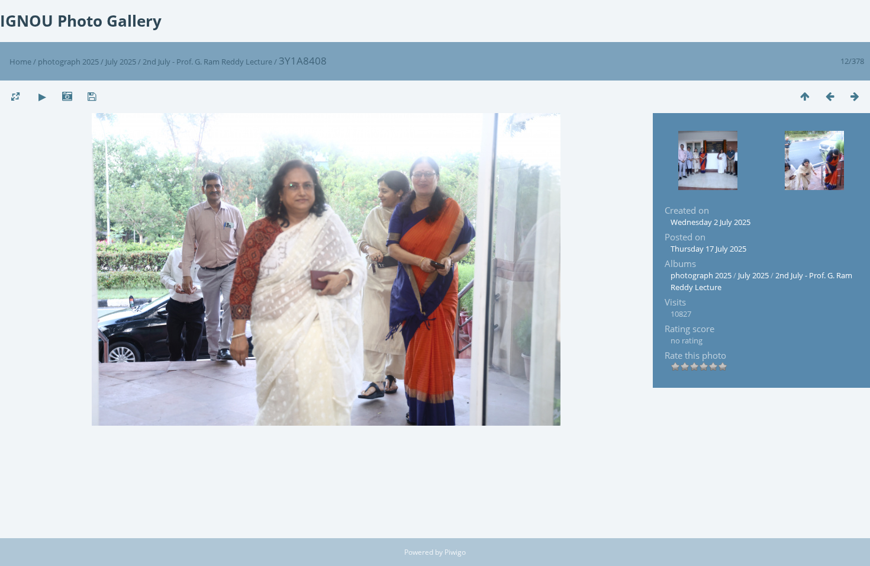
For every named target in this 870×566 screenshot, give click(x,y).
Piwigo (455, 552)
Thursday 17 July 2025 (708, 248)
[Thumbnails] (804, 96)
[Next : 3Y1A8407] (854, 96)
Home (20, 61)
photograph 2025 (68, 61)
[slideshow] (42, 96)
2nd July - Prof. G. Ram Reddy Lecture (207, 61)
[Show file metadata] (66, 96)
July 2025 (120, 61)
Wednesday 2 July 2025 (710, 222)
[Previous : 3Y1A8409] (829, 96)
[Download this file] (91, 96)
